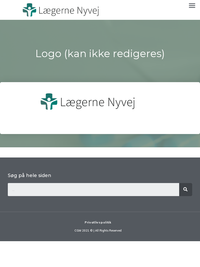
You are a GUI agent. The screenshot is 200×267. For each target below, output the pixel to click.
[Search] (185, 189)
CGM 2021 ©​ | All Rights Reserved (98, 230)
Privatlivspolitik (98, 222)
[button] (192, 5)
